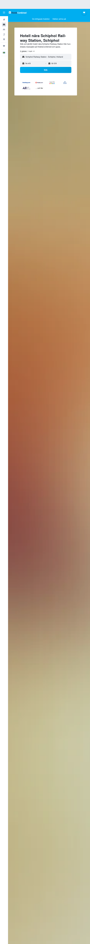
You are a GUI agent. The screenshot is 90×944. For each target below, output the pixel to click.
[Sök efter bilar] (4, 29)
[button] (4, 12)
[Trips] (4, 46)
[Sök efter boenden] (4, 24)
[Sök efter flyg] (4, 19)
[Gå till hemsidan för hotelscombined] (17, 12)
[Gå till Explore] (4, 39)
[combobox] (27, 51)
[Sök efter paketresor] (4, 34)
